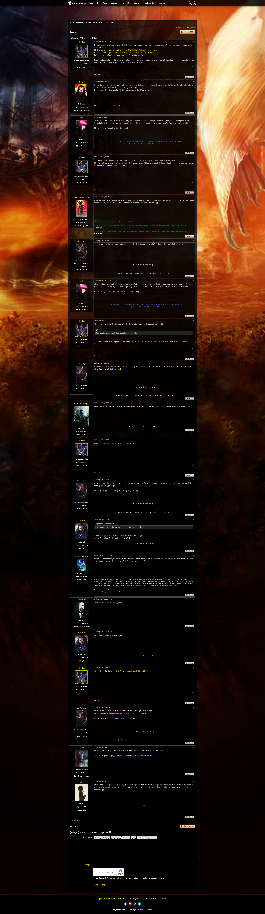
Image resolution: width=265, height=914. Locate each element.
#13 (111, 520)
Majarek (81, 520)
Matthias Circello (81, 197)
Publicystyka (149, 3)
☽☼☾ (144, 805)
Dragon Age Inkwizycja (136, 898)
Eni (81, 117)
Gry (97, 3)
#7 (110, 281)
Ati (81, 782)
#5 (110, 197)
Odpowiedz (188, 32)
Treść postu (87, 837)
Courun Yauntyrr (81, 403)
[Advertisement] (132, 12)
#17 (110, 667)
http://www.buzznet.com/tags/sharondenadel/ (112, 163)
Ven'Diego (81, 241)
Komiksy (114, 3)
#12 (111, 480)
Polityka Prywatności (145, 910)
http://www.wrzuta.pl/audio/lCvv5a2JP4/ (131, 671)
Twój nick (88, 864)
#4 (110, 157)
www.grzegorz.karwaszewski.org (144, 544)
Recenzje (137, 3)
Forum (92, 3)
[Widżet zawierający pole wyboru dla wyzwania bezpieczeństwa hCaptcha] (108, 872)
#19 (110, 747)
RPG (127, 3)
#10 (111, 403)
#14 (111, 555)
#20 (110, 781)
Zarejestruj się (114, 878)
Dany (81, 82)
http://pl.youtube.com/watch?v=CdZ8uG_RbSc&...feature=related (132, 50)
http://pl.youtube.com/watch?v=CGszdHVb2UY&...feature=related (129, 52)
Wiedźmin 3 (121, 898)
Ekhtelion (81, 42)
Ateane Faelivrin (81, 556)
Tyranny (101, 898)
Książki (105, 3)
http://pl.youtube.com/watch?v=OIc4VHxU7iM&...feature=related (131, 755)
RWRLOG (97, 74)
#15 (111, 599)
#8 (110, 320)
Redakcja (161, 3)
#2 (110, 81)
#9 (110, 363)
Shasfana (81, 748)
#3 (110, 117)
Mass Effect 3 (111, 898)
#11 (111, 440)
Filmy (122, 3)
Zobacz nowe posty (177, 28)
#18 (110, 707)
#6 (110, 241)
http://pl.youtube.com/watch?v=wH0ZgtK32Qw (125, 55)
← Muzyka (74, 821)
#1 (110, 42)
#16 (111, 632)
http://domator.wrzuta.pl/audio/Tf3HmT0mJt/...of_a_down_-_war (119, 713)
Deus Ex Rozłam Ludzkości (156, 898)
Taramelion (81, 599)
